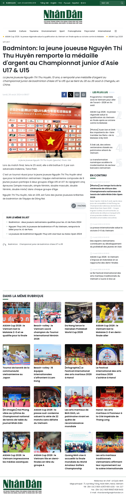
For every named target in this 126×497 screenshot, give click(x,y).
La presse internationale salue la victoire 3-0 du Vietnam (106, 229)
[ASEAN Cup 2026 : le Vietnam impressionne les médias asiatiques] (16, 442)
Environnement (49, 31)
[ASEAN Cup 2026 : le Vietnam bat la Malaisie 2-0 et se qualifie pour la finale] (16, 312)
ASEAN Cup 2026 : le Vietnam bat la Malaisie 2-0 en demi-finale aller (109, 330)
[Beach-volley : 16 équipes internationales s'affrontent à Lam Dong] (47, 354)
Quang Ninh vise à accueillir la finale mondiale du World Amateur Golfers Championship (76, 462)
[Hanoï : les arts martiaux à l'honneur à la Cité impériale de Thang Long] (109, 396)
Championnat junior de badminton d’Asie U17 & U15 (41, 244)
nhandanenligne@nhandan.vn (110, 492)
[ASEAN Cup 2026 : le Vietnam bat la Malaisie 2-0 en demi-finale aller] (109, 312)
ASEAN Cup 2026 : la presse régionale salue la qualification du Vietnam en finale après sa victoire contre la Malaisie (103, 117)
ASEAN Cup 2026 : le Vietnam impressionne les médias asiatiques (16, 458)
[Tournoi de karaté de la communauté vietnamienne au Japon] (16, 354)
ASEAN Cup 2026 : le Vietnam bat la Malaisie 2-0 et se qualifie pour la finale (15, 330)
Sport (62, 31)
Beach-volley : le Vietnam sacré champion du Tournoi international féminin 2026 (46, 332)
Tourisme (34, 31)
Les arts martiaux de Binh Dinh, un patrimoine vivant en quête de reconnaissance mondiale (77, 418)
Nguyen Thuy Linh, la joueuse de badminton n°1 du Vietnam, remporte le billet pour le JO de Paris (44, 228)
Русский (67, 3)
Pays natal (89, 31)
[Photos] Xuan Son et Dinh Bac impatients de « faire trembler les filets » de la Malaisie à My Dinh (102, 133)
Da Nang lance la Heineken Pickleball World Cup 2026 (76, 329)
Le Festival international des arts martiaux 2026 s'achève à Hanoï (108, 372)
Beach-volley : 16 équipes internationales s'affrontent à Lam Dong (44, 374)
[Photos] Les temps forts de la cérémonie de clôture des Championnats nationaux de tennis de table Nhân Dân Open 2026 (106, 191)
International (104, 31)
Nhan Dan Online (63, 17)
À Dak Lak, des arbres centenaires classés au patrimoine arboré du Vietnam (101, 148)
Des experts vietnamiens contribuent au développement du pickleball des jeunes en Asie (106, 243)
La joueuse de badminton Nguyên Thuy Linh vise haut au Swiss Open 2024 (45, 234)
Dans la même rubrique (23, 296)
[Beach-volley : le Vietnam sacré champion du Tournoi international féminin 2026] (47, 312)
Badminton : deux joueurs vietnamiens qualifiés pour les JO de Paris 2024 (45, 222)
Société (12, 31)
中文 (60, 3)
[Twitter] (70, 94)
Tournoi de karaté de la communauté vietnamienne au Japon (16, 372)
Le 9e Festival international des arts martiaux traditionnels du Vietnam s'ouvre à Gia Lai (105, 276)
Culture (22, 31)
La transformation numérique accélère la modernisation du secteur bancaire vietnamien (102, 163)
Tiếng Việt (44, 3)
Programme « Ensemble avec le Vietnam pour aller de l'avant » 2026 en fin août (103, 101)
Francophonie (74, 31)
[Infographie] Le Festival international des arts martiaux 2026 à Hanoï (78, 372)
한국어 (83, 3)
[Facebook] (64, 94)
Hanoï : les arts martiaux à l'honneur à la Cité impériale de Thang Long (109, 414)
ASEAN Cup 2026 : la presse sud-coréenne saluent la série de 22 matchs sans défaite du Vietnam (46, 416)
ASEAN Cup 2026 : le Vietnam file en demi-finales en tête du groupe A (46, 460)
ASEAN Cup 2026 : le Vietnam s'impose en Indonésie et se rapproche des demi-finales (104, 259)
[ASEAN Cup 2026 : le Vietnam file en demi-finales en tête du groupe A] (47, 442)
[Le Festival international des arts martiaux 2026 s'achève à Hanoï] (109, 354)
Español (75, 3)
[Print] (83, 94)
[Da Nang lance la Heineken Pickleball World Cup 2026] (78, 312)
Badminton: (13, 244)
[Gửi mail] (77, 94)
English (53, 3)
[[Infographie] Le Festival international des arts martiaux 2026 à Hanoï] (78, 354)
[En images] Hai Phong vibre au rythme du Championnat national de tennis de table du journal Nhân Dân (16, 416)
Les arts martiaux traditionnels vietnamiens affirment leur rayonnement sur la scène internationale (109, 462)
